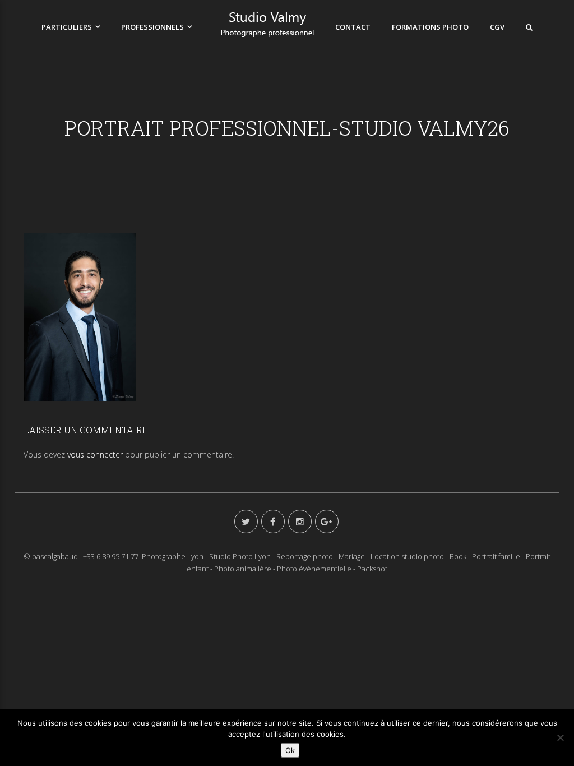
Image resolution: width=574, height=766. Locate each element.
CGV (497, 27)
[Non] (560, 737)
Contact (353, 27)
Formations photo (430, 27)
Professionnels (152, 27)
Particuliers (66, 27)
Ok (290, 750)
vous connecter (95, 454)
